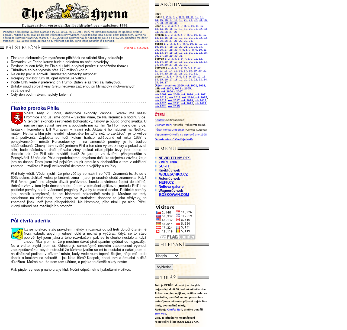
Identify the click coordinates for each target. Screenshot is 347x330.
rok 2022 (187, 103)
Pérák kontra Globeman (170, 129)
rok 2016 (160, 100)
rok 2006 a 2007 (172, 91)
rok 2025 (174, 106)
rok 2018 (187, 100)
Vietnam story (163, 124)
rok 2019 (200, 100)
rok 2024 (160, 106)
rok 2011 (201, 94)
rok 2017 (174, 100)
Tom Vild (160, 313)
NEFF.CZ (166, 182)
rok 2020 (160, 103)
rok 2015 (201, 97)
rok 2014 (188, 97)
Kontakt (160, 119)
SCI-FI (164, 166)
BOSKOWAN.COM (174, 195)
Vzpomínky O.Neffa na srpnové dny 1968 (181, 134)
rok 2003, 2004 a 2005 (176, 88)
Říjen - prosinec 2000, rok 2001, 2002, (181, 85)
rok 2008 (160, 94)
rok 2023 (200, 103)
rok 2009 (174, 94)
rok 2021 (174, 103)
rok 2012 (161, 97)
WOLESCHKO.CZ (173, 174)
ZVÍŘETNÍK (168, 162)
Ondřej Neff (174, 309)
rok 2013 (175, 97)
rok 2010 (187, 94)
